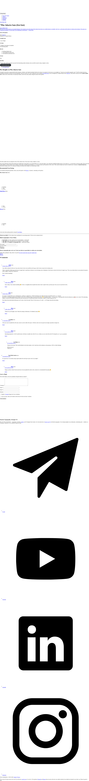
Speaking (4, 18)
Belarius (1, 254)
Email (1, 389)
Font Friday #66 (3, 22)
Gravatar (7, 394)
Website (1, 392)
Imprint (15, 777)
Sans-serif (2, 28)
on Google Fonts (5, 67)
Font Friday (4, 17)
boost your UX (48, 422)
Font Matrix (19, 232)
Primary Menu (2, 13)
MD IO (1, 253)
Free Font (5, 28)
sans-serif (29, 252)
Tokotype (4, 34)
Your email (2, 244)
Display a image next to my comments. (10, 394)
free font (20, 252)
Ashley (9, 265)
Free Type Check (5, 15)
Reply (3, 275)
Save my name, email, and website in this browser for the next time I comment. (16, 396)
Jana (9, 292)
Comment (2, 385)
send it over (24, 779)
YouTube (4, 20)
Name (1, 387)
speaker (22, 422)
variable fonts (34, 252)
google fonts (25, 252)
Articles (3, 16)
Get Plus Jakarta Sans (5, 65)
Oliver (12, 281)
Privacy (18, 777)
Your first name (3, 245)
